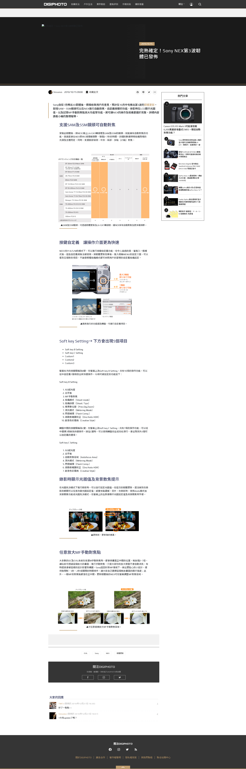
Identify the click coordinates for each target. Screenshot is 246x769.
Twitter (149, 92)
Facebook (138, 92)
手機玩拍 (126, 4)
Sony (97, 653)
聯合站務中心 (164, 757)
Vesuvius (57, 92)
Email (155, 92)
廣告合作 (100, 757)
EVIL (85, 653)
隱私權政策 (131, 757)
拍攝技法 (75, 4)
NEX (107, 653)
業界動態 (101, 4)
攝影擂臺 (139, 4)
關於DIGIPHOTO (83, 757)
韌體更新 (149, 104)
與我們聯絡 (146, 757)
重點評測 (113, 4)
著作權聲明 (115, 757)
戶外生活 (88, 4)
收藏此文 (93, 92)
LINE (143, 92)
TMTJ (61, 703)
